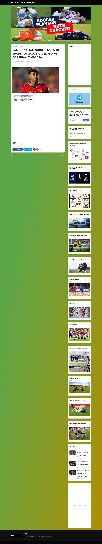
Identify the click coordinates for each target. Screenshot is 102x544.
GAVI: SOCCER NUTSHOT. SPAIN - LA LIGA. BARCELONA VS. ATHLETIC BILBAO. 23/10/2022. (82, 453)
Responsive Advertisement (79, 505)
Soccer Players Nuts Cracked (23, 2)
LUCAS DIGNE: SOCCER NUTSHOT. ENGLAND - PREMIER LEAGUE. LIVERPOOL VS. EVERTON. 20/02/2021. (83, 473)
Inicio (13, 46)
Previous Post (14, 155)
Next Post (62, 155)
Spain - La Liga (20, 46)
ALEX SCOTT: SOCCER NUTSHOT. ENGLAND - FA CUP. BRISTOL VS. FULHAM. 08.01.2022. (83, 464)
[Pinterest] (34, 149)
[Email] (37, 149)
